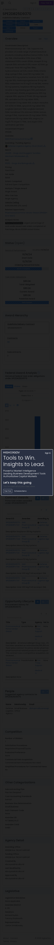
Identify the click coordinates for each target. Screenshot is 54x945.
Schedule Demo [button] (20, 491)
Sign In (48, 453)
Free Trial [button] (7, 491)
